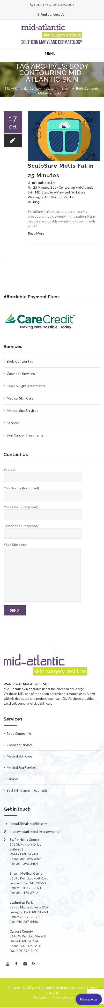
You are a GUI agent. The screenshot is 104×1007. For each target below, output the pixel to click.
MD (37, 192)
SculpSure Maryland (56, 192)
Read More (36, 233)
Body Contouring (20, 361)
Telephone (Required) (21, 526)
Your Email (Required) (21, 507)
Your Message (15, 545)
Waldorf (56, 197)
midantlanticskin (43, 183)
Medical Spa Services (22, 410)
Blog (36, 202)
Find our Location (54, 14)
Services (13, 423)
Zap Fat (69, 197)
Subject (10, 469)
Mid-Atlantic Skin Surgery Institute (59, 988)
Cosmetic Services (21, 373)
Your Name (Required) (21, 488)
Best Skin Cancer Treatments (27, 790)
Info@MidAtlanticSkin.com (28, 824)
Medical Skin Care (20, 398)
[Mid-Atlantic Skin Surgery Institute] (52, 34)
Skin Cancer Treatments (25, 435)
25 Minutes (41, 187)
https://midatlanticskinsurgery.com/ (34, 832)
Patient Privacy (63, 997)
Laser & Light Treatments (26, 386)
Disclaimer (40, 997)
